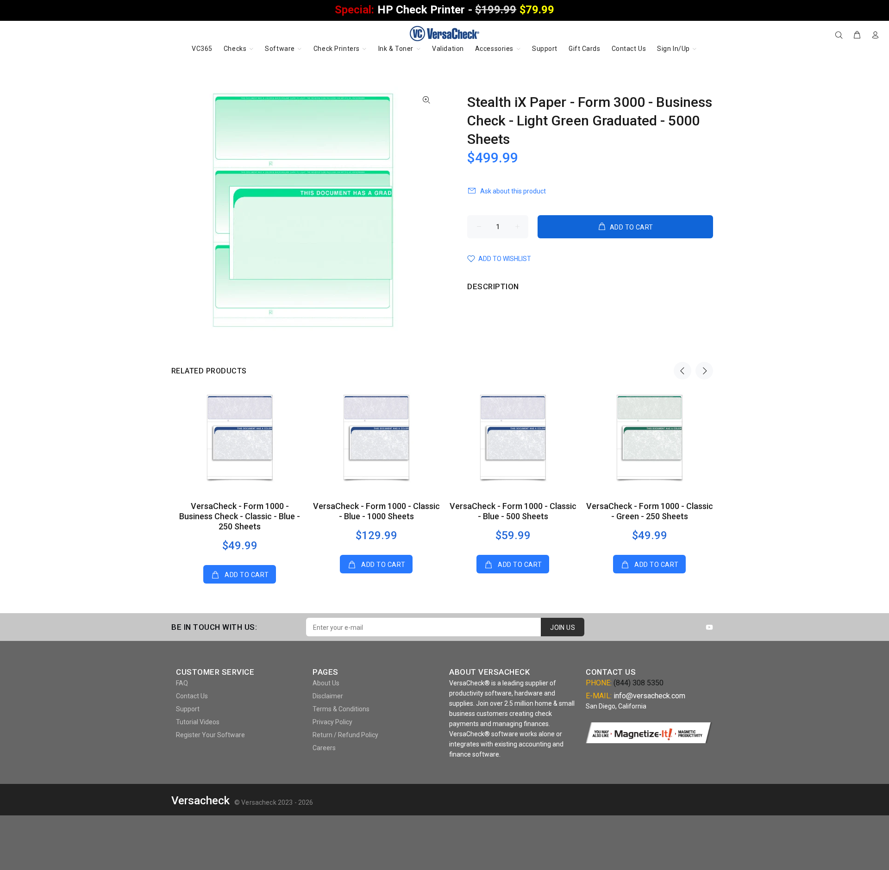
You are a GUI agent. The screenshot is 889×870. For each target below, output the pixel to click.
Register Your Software (210, 735)
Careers (324, 748)
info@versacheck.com (649, 695)
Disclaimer (328, 696)
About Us (326, 683)
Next (704, 370)
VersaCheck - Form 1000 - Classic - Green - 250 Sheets (649, 511)
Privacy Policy (332, 722)
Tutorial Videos (197, 722)
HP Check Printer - (444, 9)
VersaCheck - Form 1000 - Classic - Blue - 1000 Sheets (376, 511)
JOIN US (562, 627)
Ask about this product (513, 191)
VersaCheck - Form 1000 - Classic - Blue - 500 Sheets (513, 511)
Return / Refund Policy (345, 735)
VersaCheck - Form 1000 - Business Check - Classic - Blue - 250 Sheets (239, 516)
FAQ (182, 683)
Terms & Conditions (341, 709)
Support (188, 709)
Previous (682, 370)
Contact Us (192, 696)
